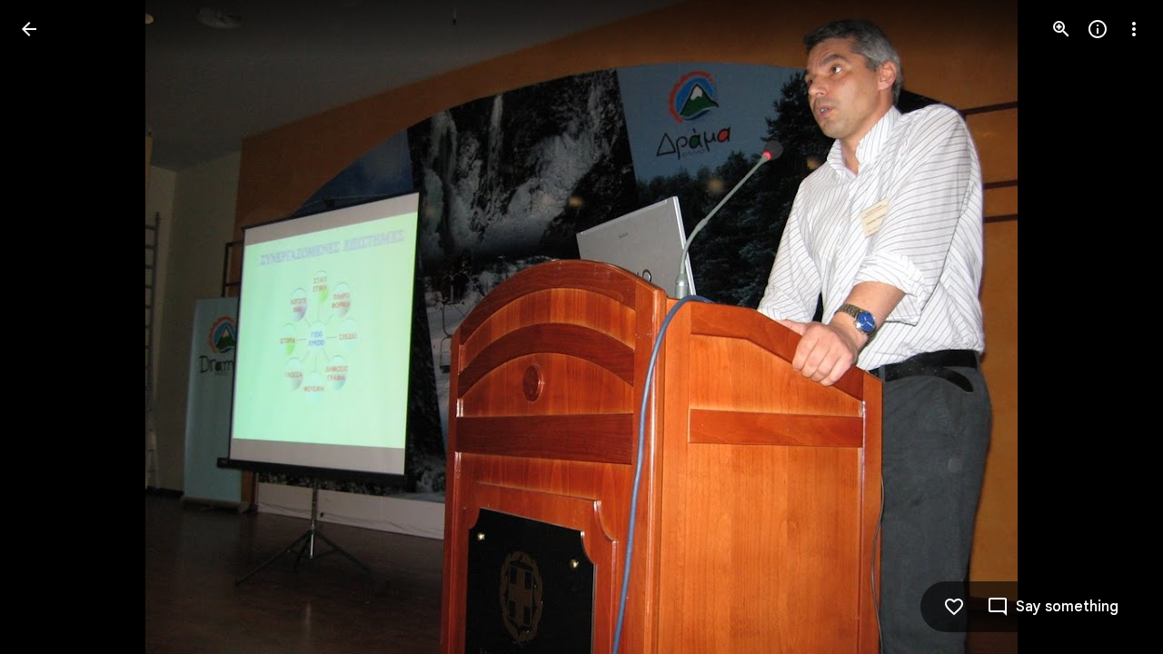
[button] (50, 327)
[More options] (1134, 29)
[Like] (954, 607)
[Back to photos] (29, 29)
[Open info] (1097, 29)
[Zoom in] (1061, 29)
